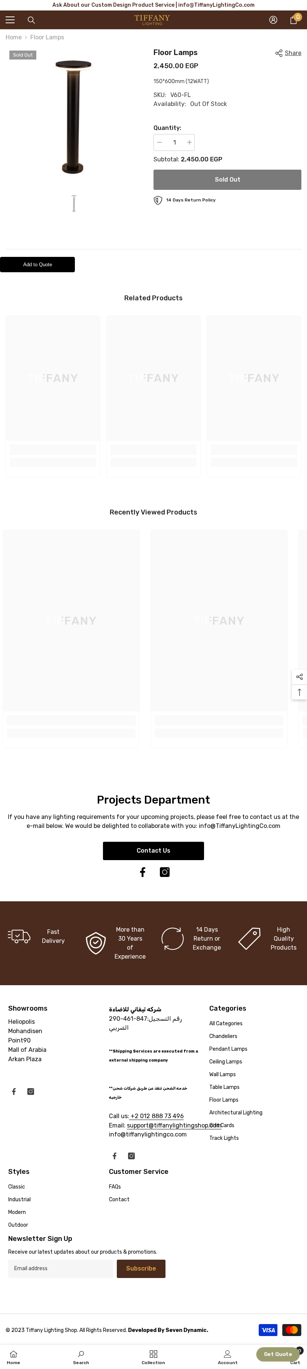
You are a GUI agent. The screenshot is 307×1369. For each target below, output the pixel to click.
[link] (53, 449)
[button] (278, 1354)
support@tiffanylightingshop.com (174, 1125)
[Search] (31, 20)
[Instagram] (164, 872)
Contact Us (153, 850)
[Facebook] (142, 872)
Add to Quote (37, 264)
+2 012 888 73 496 (156, 1116)
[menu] (10, 19)
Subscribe (141, 1268)
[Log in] (273, 20)
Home (14, 37)
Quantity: (167, 127)
